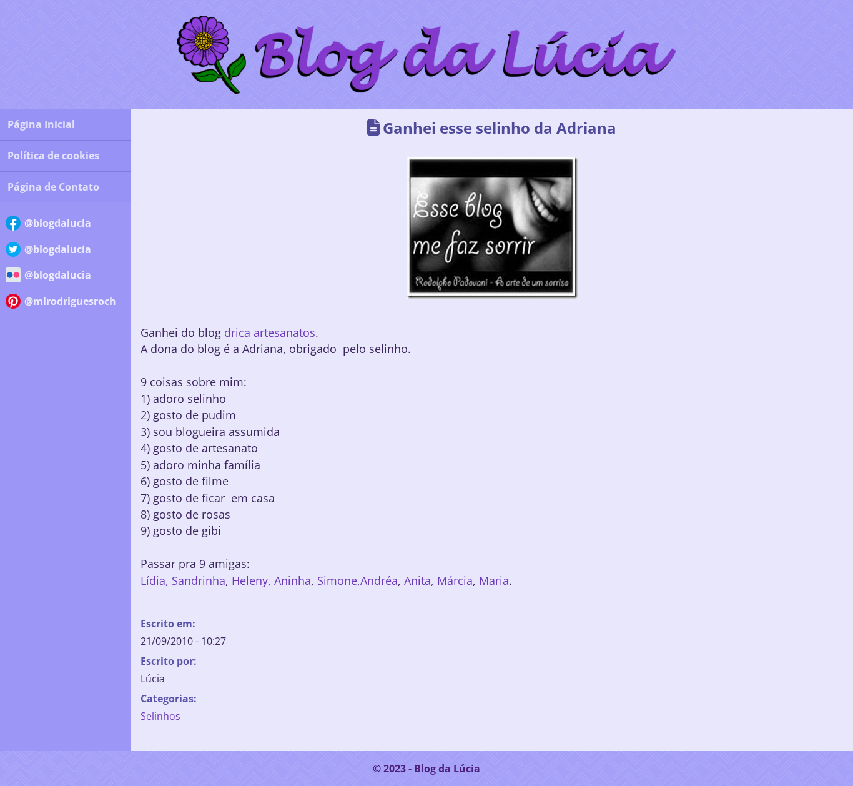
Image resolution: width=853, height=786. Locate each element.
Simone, (338, 581)
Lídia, (155, 581)
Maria (492, 581)
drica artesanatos (269, 333)
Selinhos (160, 715)
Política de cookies (53, 155)
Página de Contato (53, 187)
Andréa (379, 581)
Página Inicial (41, 124)
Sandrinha (198, 581)
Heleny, (250, 581)
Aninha (291, 581)
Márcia (455, 581)
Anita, (420, 581)
